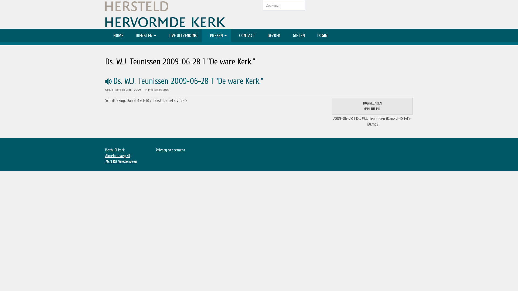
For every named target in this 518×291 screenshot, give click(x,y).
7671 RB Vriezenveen (121, 161)
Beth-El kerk (115, 150)
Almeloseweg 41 (117, 156)
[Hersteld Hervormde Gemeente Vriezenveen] (180, 14)
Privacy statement (170, 150)
